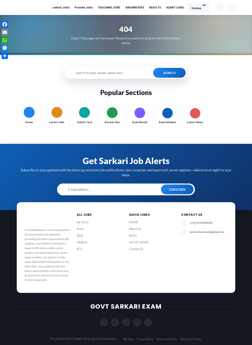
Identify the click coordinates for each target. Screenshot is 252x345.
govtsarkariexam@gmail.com (207, 231)
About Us (135, 229)
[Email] (5, 32)
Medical (82, 242)
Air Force (83, 222)
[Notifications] (219, 7)
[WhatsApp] (5, 40)
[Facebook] (5, 24)
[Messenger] (5, 48)
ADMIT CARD (175, 7)
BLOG (133, 235)
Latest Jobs (60, 7)
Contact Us (136, 249)
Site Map (128, 339)
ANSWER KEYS (134, 7)
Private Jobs (84, 7)
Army (80, 229)
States (196, 8)
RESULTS (155, 7)
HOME (133, 222)
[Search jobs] (231, 7)
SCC (79, 249)
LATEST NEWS (139, 242)
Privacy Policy (145, 339)
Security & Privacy (191, 339)
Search (169, 73)
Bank (80, 235)
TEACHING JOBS (109, 7)
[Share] (5, 56)
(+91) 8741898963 (201, 222)
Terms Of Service (167, 339)
